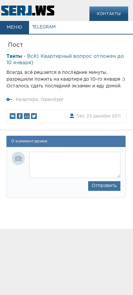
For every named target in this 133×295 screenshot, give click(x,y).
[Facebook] (20, 116)
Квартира (27, 100)
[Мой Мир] (27, 116)
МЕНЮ (14, 27)
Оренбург (52, 100)
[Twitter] (34, 116)
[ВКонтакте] (12, 116)
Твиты (14, 56)
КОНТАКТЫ (109, 14)
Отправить (104, 186)
